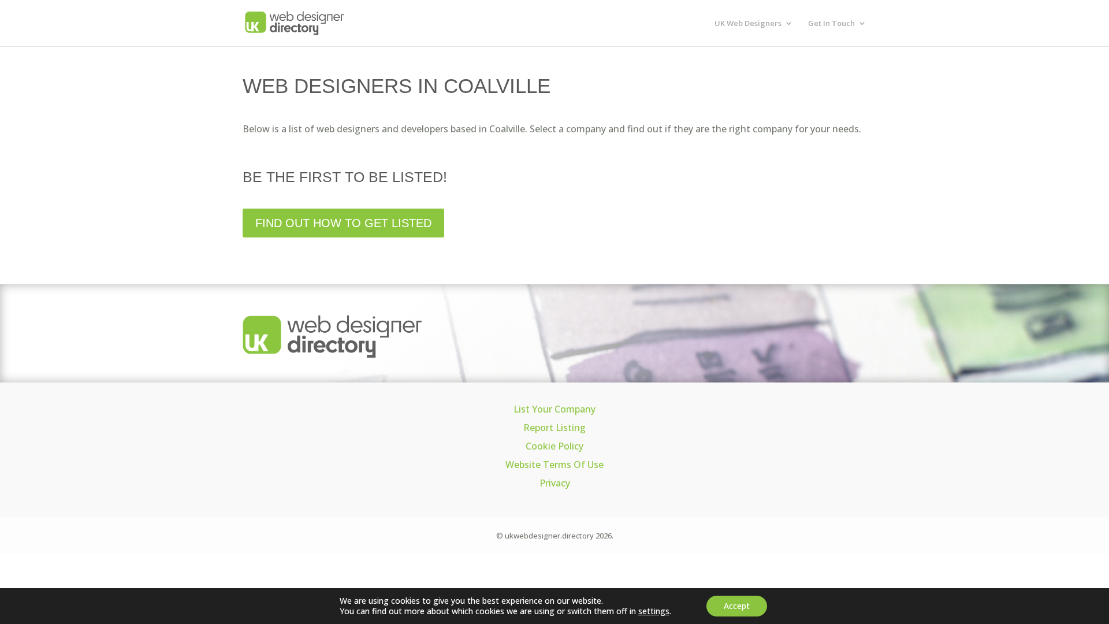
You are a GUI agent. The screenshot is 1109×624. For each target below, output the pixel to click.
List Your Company (554, 409)
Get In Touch (831, 23)
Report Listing (554, 427)
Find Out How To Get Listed (343, 223)
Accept (737, 605)
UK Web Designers (747, 23)
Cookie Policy (554, 446)
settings (653, 611)
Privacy (554, 483)
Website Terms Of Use (554, 464)
